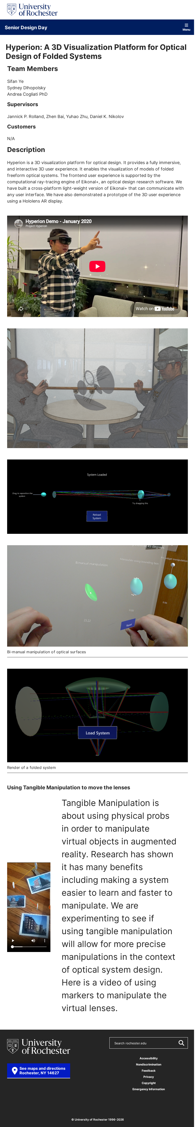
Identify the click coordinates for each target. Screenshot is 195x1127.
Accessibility (149, 1058)
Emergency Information (148, 1089)
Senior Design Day (26, 27)
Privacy (148, 1077)
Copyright (149, 1083)
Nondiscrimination (148, 1064)
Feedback (149, 1071)
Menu (186, 29)
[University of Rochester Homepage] (32, 9)
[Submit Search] (181, 1042)
